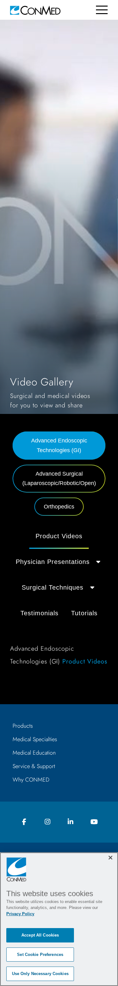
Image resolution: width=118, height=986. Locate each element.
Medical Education (34, 753)
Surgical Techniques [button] (52, 587)
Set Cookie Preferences (40, 954)
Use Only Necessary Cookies (40, 973)
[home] (35, 10)
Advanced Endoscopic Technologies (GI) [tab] (59, 445)
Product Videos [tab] (59, 536)
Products (23, 726)
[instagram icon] (47, 822)
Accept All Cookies (40, 935)
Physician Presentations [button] (53, 561)
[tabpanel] (59, 598)
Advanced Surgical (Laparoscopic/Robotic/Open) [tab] (59, 479)
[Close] (110, 858)
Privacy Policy (20, 913)
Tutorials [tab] (84, 613)
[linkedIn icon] (70, 822)
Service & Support (34, 766)
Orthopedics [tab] (59, 506)
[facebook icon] (24, 822)
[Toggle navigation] (102, 10)
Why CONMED (31, 780)
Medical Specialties (35, 739)
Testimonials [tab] (39, 613)
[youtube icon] (94, 822)
